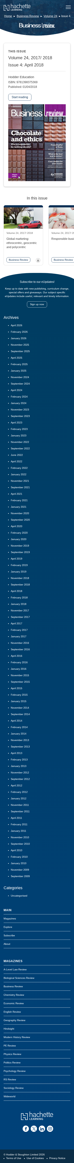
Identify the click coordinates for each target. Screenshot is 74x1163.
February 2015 (19, 694)
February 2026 (19, 331)
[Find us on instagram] (50, 1129)
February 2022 (19, 467)
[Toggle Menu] (68, 7)
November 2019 (20, 545)
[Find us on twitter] (34, 1129)
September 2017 (20, 617)
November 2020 (20, 513)
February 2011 (19, 824)
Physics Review (12, 1054)
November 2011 (20, 804)
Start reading (20, 97)
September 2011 (20, 811)
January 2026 (18, 338)
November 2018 (20, 578)
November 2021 (20, 480)
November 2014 (20, 707)
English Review (12, 1011)
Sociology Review (14, 1087)
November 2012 (20, 772)
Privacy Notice (57, 1158)
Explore (8, 927)
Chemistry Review (14, 994)
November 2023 (20, 409)
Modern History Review (17, 1037)
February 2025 (19, 364)
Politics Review (12, 1062)
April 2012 (16, 785)
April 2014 (16, 720)
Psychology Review (15, 1071)
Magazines (10, 918)
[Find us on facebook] (26, 1129)
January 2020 (18, 539)
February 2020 (19, 532)
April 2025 (16, 357)
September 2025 (20, 351)
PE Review (10, 1045)
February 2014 (19, 727)
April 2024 (16, 390)
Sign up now (37, 304)
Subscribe (9, 935)
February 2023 (19, 429)
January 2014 (18, 733)
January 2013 (18, 766)
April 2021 (16, 493)
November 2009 (20, 869)
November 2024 (20, 377)
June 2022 (17, 454)
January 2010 (18, 863)
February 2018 (19, 597)
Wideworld (9, 1096)
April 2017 (16, 623)
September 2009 (20, 876)
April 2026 (16, 325)
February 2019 (19, 565)
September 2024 (20, 383)
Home (8, 16)
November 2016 (20, 642)
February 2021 (19, 500)
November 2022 (20, 442)
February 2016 (19, 662)
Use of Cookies (35, 1158)
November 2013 (20, 740)
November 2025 (20, 344)
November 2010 (20, 837)
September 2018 (20, 584)
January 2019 (18, 571)
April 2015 (16, 688)
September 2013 (20, 746)
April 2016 (16, 655)
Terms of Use (13, 1158)
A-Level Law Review (15, 969)
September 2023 (20, 416)
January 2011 (18, 830)
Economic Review (14, 1003)
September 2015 (20, 681)
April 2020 (16, 526)
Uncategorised (19, 895)
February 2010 (19, 856)
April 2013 (16, 753)
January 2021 (18, 506)
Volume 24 (50, 16)
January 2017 (18, 636)
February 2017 (19, 629)
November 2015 (20, 675)
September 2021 (20, 487)
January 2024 (18, 403)
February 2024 (19, 396)
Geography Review (14, 1020)
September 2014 (20, 714)
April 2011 (16, 817)
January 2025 (18, 370)
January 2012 (18, 798)
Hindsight (9, 1028)
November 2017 (20, 610)
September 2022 (20, 448)
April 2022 (16, 461)
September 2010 (20, 843)
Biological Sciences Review (19, 977)
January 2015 (18, 701)
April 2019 (16, 558)
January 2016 (18, 668)
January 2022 (18, 474)
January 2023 (18, 435)
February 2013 (19, 759)
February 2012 (19, 792)
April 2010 (16, 850)
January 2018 (18, 604)
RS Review (10, 1079)
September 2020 (20, 519)
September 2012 (20, 779)
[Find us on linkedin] (42, 1129)
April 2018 (16, 591)
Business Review (28, 16)
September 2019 (20, 552)
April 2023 (16, 422)
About (7, 943)
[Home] (17, 7)
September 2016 (20, 649)
